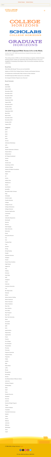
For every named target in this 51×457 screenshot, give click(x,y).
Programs (7, 356)
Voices (6, 418)
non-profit (7, 321)
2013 (6, 129)
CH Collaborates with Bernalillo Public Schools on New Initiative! (20, 73)
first (6, 240)
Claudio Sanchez (9, 200)
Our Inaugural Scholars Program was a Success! (16, 77)
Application (7, 171)
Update (11, 54)
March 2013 (8, 115)
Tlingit (6, 405)
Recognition (8, 372)
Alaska (6, 147)
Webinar (7, 420)
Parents (7, 339)
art (5, 176)
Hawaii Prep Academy (10, 262)
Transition (7, 409)
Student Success (9, 394)
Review (6, 376)
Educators (7, 231)
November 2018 (8, 91)
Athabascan (8, 182)
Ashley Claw (8, 180)
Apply (6, 173)
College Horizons (9, 209)
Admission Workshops (10, 143)
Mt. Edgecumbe (8, 290)
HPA (6, 277)
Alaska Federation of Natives (11, 149)
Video (6, 416)
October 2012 (8, 122)
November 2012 (8, 120)
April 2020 (7, 86)
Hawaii (6, 259)
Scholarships (8, 385)
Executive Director (21, 53)
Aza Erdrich (7, 187)
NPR (6, 326)
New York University (9, 317)
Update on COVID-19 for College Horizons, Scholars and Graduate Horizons (22, 71)
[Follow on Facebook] (21, 450)
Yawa (6, 429)
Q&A (6, 363)
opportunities (8, 330)
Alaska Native (8, 151)
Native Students (9, 303)
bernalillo (7, 189)
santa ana (7, 381)
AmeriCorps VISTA (9, 165)
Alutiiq (6, 160)
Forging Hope (8, 242)
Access (6, 140)
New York (7, 315)
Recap (6, 370)
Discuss (7, 224)
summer (7, 401)
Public (6, 359)
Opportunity (8, 332)
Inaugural (7, 279)
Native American (9, 299)
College (7, 202)
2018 (16, 53)
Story (6, 392)
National (7, 292)
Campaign (7, 195)
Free (6, 244)
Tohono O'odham (9, 407)
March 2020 (8, 89)
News (35, 53)
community (7, 213)
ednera (7, 53)
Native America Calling (10, 297)
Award (6, 184)
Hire (6, 268)
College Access (8, 204)
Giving (6, 248)
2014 (6, 131)
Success (7, 398)
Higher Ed (7, 266)
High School (8, 264)
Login (21, 446)
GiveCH (7, 246)
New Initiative (8, 308)
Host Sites (7, 275)
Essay (6, 233)
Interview (7, 284)
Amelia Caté (8, 162)
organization (8, 334)
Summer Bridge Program (11, 403)
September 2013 (9, 111)
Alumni (6, 158)
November (7, 323)
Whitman (7, 425)
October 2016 (8, 97)
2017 (6, 136)
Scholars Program (21, 2)
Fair (6, 237)
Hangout (7, 257)
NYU (6, 328)
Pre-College (8, 341)
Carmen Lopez (8, 198)
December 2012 (8, 117)
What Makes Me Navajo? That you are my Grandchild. (17, 69)
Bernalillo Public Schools (11, 191)
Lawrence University (9, 286)
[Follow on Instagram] (25, 450)
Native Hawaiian (9, 301)
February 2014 (8, 108)
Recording (7, 374)
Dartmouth (7, 220)
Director (7, 222)
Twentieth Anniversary (10, 412)
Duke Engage (8, 226)
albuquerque (8, 154)
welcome (7, 423)
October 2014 (8, 106)
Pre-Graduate (8, 343)
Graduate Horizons (29, 2)
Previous (7, 348)
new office (7, 310)
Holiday (7, 270)
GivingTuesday (8, 251)
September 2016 (9, 100)
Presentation (8, 345)
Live (6, 288)
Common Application (10, 211)
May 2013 (7, 113)
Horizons (7, 273)
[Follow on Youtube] (28, 450)
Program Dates (8, 354)
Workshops (7, 427)
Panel (6, 337)
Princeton (7, 350)
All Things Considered (10, 156)
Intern (6, 281)
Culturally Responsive (10, 217)
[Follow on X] (23, 450)
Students (7, 396)
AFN (6, 145)
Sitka (6, 387)
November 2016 (8, 95)
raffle (6, 367)
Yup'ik (6, 431)
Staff (6, 389)
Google (6, 253)
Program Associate (9, 352)
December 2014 (8, 104)
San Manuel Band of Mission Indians (13, 378)
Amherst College (9, 167)
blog (6, 193)
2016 (6, 134)
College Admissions (9, 206)
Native (6, 295)
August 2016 (8, 102)
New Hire (7, 306)
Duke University (8, 229)
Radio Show (8, 365)
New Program (8, 312)
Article (6, 178)
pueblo (6, 361)
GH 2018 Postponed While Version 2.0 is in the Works (23, 51)
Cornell (6, 215)
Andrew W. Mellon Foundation (12, 169)
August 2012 (8, 124)
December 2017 (8, 93)
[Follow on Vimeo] (30, 450)
